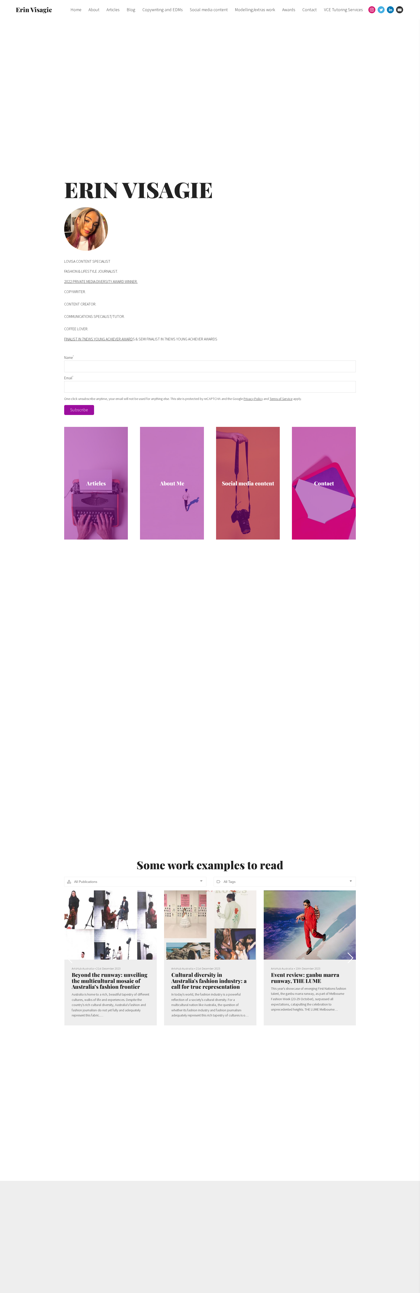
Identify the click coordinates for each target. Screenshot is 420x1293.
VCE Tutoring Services (343, 9)
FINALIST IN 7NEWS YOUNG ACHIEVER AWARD (98, 339)
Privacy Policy (253, 399)
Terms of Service (281, 399)
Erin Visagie (34, 9)
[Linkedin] (390, 9)
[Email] (399, 9)
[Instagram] (372, 9)
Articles (113, 9)
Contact (309, 9)
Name (69, 357)
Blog (131, 9)
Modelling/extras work (255, 9)
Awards (288, 9)
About (93, 9)
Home (75, 9)
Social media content (209, 9)
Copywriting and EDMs (162, 9)
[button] (350, 958)
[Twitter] (381, 9)
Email (68, 378)
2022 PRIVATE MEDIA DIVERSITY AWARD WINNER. (101, 281)
